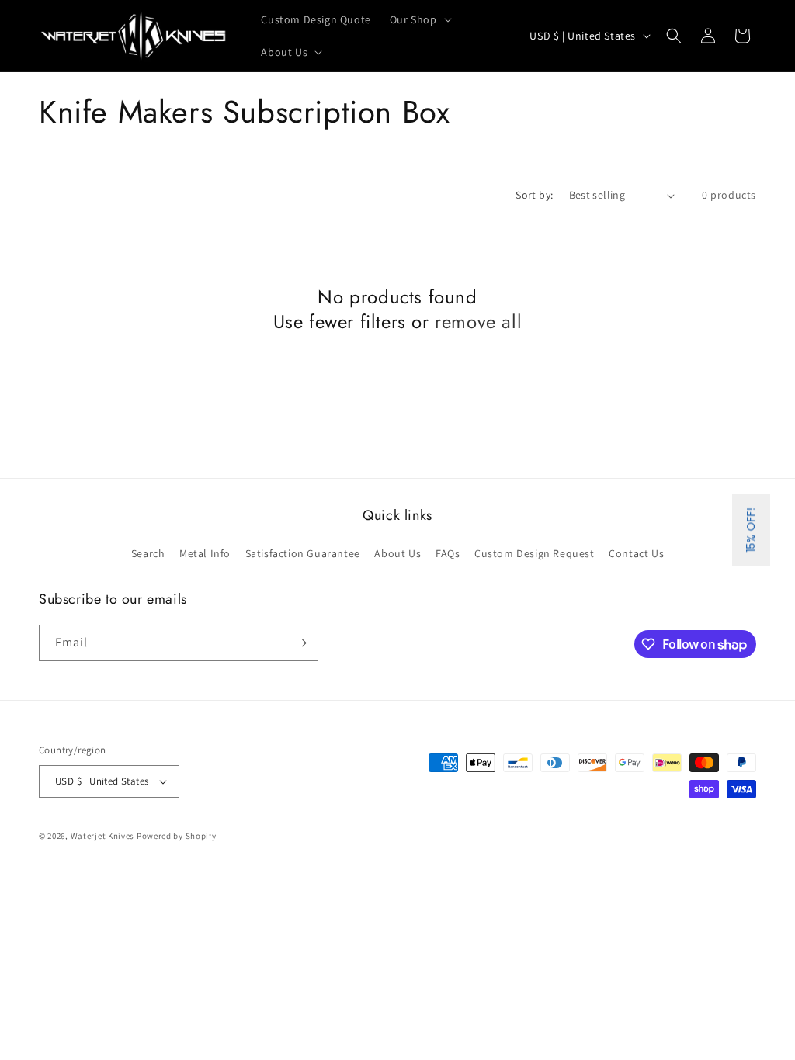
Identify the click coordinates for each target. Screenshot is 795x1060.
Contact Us (636, 553)
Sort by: (534, 195)
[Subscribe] (300, 643)
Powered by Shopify (177, 835)
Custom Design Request (534, 553)
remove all (478, 322)
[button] (419, 19)
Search (148, 553)
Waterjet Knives (103, 835)
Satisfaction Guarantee (302, 553)
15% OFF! (751, 530)
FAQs (448, 553)
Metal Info (205, 553)
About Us (397, 553)
